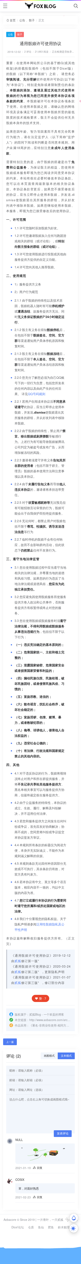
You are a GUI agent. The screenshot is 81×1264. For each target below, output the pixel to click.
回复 (39, 1168)
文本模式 (66, 1055)
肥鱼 (51, 1227)
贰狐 (18, 961)
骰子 (32, 20)
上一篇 (10, 1041)
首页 (13, 20)
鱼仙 (41, 1227)
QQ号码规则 (36, 394)
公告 (22, 20)
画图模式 (49, 1055)
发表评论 (63, 1133)
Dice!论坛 (17, 1227)
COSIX (19, 1179)
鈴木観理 (64, 1227)
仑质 (31, 1227)
